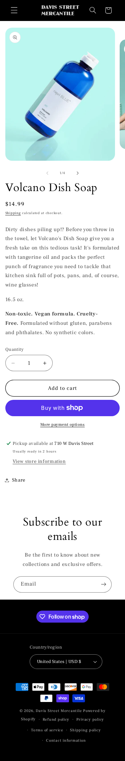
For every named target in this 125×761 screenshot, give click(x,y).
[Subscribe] (103, 584)
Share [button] (18, 480)
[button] (14, 10)
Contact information (66, 740)
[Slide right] (77, 173)
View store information (39, 461)
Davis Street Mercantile (59, 710)
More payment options (62, 424)
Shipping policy (85, 730)
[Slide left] (47, 173)
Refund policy (56, 719)
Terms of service (47, 730)
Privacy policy (90, 719)
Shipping (13, 213)
